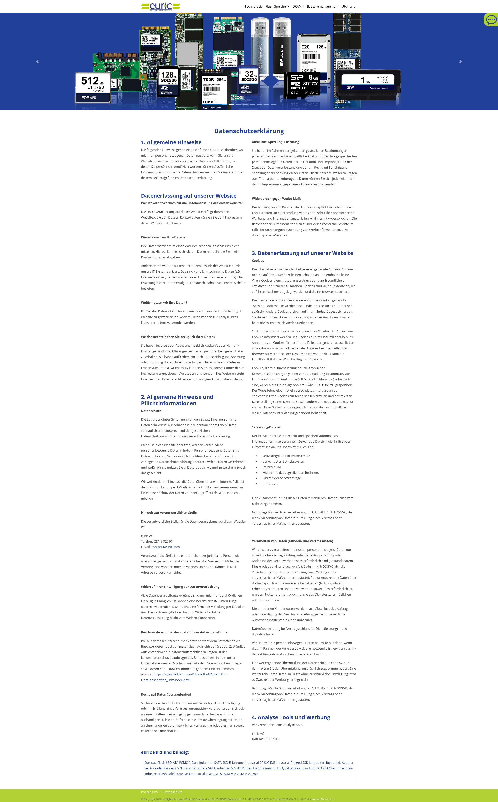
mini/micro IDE (270, 768)
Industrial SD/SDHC (230, 768)
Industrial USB (305, 768)
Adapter (348, 762)
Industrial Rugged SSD (292, 762)
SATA (148, 768)
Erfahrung (236, 762)
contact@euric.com (165, 547)
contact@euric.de (322, 799)
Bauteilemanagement (322, 6)
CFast (333, 768)
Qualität (288, 768)
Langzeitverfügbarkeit (325, 762)
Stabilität (252, 768)
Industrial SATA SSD (213, 762)
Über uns (348, 6)
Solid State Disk (178, 774)
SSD (169, 762)
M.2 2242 (237, 774)
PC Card (322, 768)
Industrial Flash (155, 774)
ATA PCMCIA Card (185, 762)
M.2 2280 (251, 774)
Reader (158, 768)
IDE (272, 762)
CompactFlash (154, 762)
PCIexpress (346, 768)
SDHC (181, 768)
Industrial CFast (202, 774)
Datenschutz (172, 792)
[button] (37, 61)
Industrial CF (254, 762)
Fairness (170, 768)
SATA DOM (222, 774)
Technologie (254, 6)
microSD (192, 768)
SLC (266, 762)
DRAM (297, 6)
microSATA (208, 768)
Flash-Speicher (276, 6)
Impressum (149, 792)
